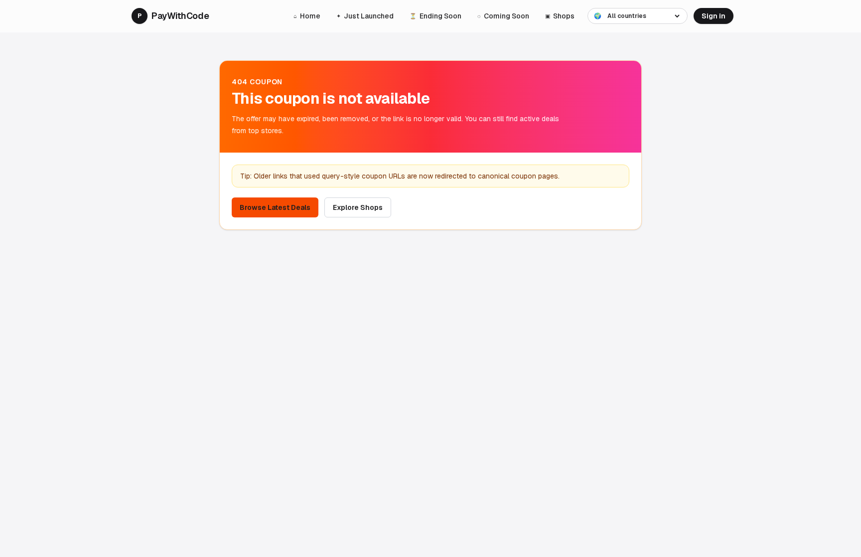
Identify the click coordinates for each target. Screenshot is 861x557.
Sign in (713, 15)
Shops (559, 15)
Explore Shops (358, 207)
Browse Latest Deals (275, 207)
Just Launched (365, 15)
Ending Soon (435, 15)
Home (306, 15)
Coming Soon (503, 15)
